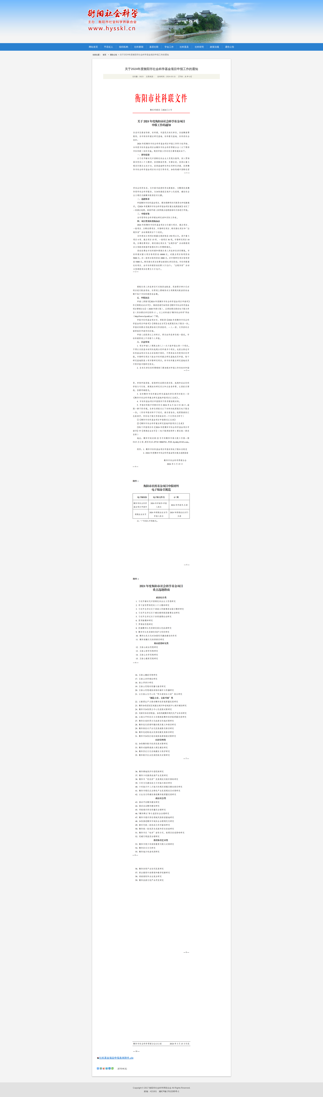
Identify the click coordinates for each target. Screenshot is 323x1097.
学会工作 (169, 47)
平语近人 (108, 47)
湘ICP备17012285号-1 (169, 1091)
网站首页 (93, 47)
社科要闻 (138, 47)
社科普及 (184, 47)
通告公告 (229, 47)
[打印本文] (122, 1069)
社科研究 (199, 47)
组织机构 (123, 47)
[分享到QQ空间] (101, 1068)
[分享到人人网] (110, 1068)
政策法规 (214, 47)
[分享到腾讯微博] (107, 1068)
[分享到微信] (112, 1068)
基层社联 (153, 47)
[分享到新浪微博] (104, 1068)
